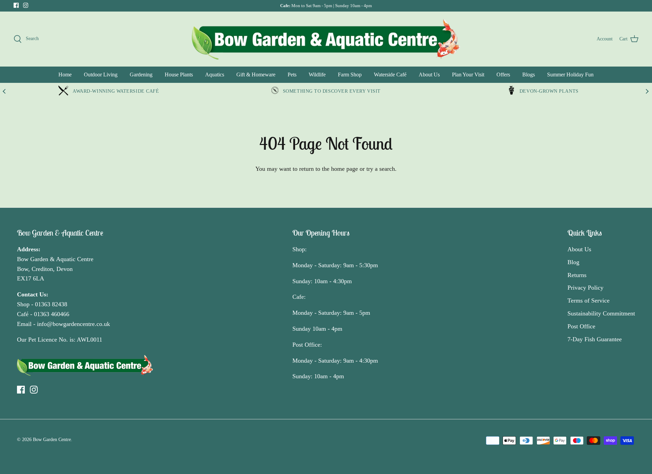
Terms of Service (588, 300)
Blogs (528, 74)
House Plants (179, 74)
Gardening (141, 74)
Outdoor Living (100, 74)
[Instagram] (25, 5)
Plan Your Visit (468, 74)
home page (344, 168)
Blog (573, 262)
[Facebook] (16, 5)
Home (65, 74)
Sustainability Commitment (601, 313)
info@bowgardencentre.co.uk (73, 324)
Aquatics (214, 74)
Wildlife (317, 74)
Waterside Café (390, 74)
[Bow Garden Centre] (326, 38)
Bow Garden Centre (52, 439)
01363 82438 (51, 304)
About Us (429, 74)
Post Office (581, 326)
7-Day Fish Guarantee (594, 339)
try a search (380, 168)
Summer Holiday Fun (570, 74)
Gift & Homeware (255, 74)
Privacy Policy (585, 287)
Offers (503, 74)
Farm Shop (350, 74)
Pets (292, 74)
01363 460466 (51, 314)
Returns (576, 275)
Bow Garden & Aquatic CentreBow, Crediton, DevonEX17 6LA (55, 269)
